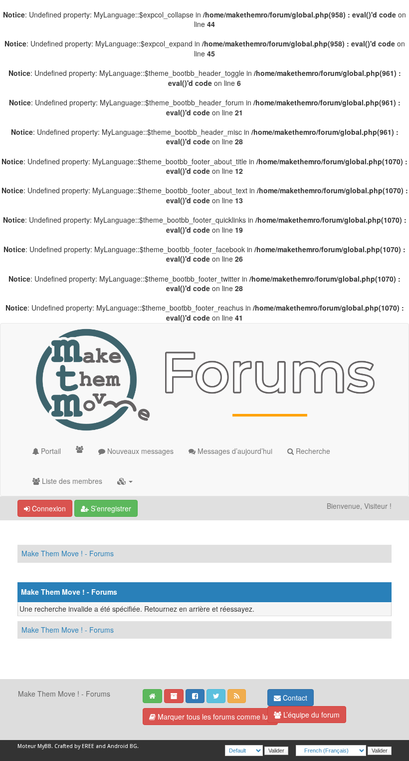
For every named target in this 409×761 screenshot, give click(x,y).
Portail (50, 451)
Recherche (312, 451)
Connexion (48, 508)
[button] (125, 481)
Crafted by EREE (74, 746)
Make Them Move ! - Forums (67, 553)
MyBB (44, 746)
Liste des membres (71, 481)
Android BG (122, 746)
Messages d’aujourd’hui (234, 451)
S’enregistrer (110, 508)
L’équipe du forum (310, 715)
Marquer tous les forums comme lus (213, 717)
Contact (294, 698)
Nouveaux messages (139, 451)
